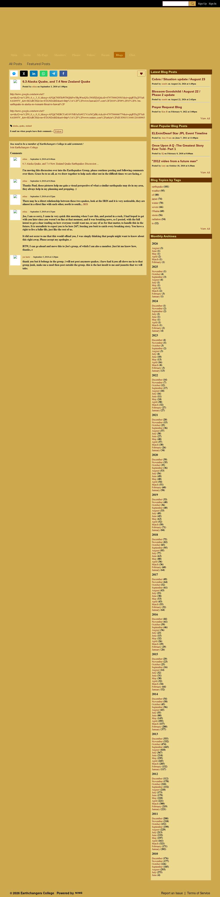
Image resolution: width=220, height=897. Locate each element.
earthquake (157, 186)
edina (34, 86)
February (156, 262)
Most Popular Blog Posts (169, 126)
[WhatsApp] (43, 74)
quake (21, 125)
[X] (24, 74)
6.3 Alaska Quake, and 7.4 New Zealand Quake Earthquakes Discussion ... (61, 163)
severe (155, 207)
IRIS (85, 204)
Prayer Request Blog (167, 107)
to (153, 223)
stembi (164, 83)
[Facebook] (63, 74)
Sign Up (202, 3)
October (156, 274)
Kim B (165, 111)
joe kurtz (26, 256)
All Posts (15, 64)
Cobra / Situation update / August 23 (178, 79)
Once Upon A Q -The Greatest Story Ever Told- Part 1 (178, 147)
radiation (156, 219)
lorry (164, 165)
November (157, 271)
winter (155, 202)
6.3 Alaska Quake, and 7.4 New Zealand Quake (56, 81)
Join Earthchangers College (24, 147)
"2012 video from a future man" (175, 161)
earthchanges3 (43, 14)
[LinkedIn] (34, 74)
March (155, 259)
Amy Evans (167, 137)
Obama (155, 211)
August (155, 248)
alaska (15, 125)
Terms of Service (198, 893)
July (154, 282)
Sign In (212, 3)
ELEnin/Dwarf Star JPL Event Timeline (179, 133)
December (157, 305)
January (156, 296)
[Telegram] (53, 74)
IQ (163, 153)
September (157, 276)
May (154, 253)
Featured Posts (38, 64)
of (153, 194)
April (154, 256)
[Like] (141, 74)
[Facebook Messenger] (14, 74)
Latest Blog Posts (164, 72)
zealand (29, 125)
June (154, 251)
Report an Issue (172, 893)
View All (205, 118)
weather (156, 190)
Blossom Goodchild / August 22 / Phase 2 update (176, 93)
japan (154, 198)
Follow (58, 131)
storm (155, 215)
